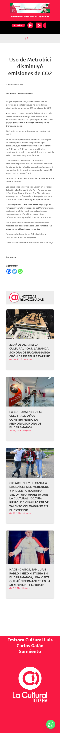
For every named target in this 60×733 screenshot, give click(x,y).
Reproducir (30, 25)
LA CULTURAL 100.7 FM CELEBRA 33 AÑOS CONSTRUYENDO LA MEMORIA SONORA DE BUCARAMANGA (25, 419)
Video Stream (41, 25)
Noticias (28, 359)
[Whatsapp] (20, 271)
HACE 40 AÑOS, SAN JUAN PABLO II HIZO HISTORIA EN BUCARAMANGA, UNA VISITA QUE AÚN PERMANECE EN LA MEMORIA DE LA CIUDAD (29, 577)
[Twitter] (14, 271)
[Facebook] (8, 271)
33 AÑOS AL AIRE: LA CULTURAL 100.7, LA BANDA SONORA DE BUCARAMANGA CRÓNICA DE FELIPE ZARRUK (29, 350)
